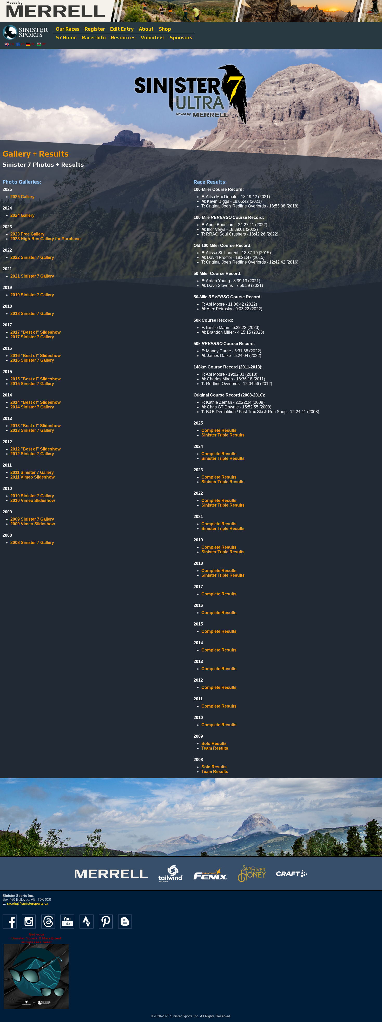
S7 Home (66, 37)
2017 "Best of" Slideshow (35, 332)
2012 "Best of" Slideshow (35, 449)
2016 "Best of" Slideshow (35, 355)
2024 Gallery (22, 215)
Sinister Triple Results (223, 435)
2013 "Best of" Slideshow (35, 425)
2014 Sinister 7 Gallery (32, 407)
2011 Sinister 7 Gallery (32, 472)
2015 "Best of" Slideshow (35, 379)
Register (95, 29)
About (146, 29)
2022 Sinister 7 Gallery (32, 257)
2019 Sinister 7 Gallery (32, 295)
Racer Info (94, 37)
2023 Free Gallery (27, 234)
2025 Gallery (22, 196)
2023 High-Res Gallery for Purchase (45, 239)
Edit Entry (122, 29)
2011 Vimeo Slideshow (32, 477)
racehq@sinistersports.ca (27, 903)
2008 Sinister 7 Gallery (32, 542)
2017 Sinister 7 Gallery (32, 337)
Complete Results (218, 430)
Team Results (214, 771)
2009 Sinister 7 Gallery (32, 519)
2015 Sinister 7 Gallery (32, 383)
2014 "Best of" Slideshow (35, 402)
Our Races (68, 29)
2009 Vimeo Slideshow (32, 524)
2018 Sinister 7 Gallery (32, 313)
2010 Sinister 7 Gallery (32, 496)
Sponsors (181, 37)
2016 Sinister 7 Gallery (32, 360)
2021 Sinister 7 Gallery (32, 276)
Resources (123, 37)
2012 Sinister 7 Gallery (32, 454)
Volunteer (152, 37)
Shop (165, 29)
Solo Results (214, 743)
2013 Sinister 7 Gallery (32, 430)
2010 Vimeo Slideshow (32, 500)
